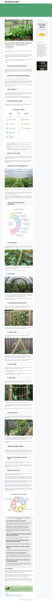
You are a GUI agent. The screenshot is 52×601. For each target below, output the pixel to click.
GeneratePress (31, 599)
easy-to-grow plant (12, 55)
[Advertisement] (26, 11)
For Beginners (10, 4)
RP (10, 594)
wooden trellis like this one (18, 453)
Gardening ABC (12, 2)
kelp (8, 482)
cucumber (7, 593)
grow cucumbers (10, 484)
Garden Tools (23, 4)
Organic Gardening (16, 4)
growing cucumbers (27, 579)
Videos (29, 4)
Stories (32, 4)
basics (6, 594)
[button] (47, 4)
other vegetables (7, 580)
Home (5, 4)
